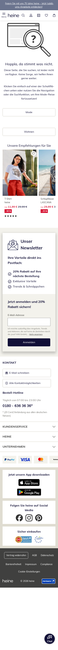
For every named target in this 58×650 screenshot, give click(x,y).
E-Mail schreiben (17, 373)
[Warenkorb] (54, 15)
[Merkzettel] (46, 15)
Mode (29, 112)
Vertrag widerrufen (16, 555)
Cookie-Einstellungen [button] (29, 571)
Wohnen (29, 131)
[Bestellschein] (39, 15)
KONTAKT (9, 362)
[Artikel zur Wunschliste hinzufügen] (33, 153)
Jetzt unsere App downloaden (29, 474)
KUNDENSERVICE (15, 426)
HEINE (7, 436)
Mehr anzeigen (36, 334)
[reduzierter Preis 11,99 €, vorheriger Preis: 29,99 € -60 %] (20, 173)
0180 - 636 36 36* (18, 405)
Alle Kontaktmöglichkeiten (24, 383)
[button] (4, 15)
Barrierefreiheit (13, 564)
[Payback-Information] (48, 581)
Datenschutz (47, 555)
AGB (34, 555)
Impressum (31, 564)
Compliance (46, 564)
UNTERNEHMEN (14, 446)
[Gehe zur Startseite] (13, 15)
